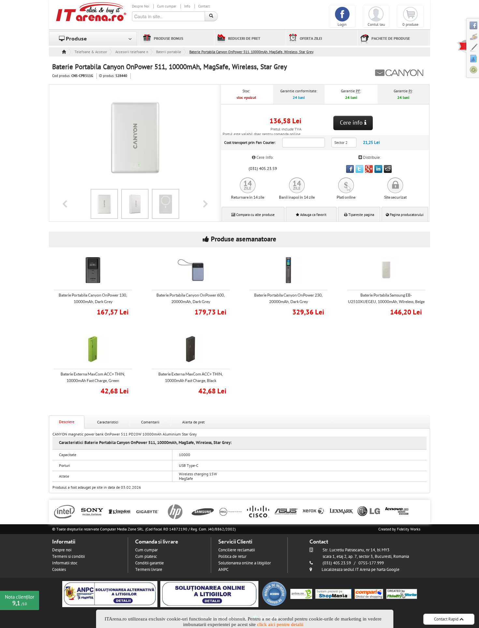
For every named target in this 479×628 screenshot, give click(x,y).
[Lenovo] (397, 511)
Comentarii (150, 422)
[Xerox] (313, 511)
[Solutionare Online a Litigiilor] (209, 593)
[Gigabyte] (147, 511)
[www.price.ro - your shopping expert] (301, 593)
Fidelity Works (408, 529)
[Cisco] (258, 511)
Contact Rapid (446, 619)
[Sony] (92, 511)
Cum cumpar (166, 6)
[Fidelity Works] (401, 593)
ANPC (223, 569)
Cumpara (97, 311)
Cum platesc (146, 556)
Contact (204, 6)
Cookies (59, 569)
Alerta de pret (193, 422)
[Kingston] (120, 511)
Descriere (66, 422)
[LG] (369, 511)
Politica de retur (232, 556)
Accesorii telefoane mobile (131, 52)
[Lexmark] (341, 511)
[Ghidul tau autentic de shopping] (369, 593)
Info (187, 6)
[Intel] (64, 511)
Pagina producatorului (406, 215)
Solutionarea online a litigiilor (244, 563)
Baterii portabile (168, 52)
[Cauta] (211, 16)
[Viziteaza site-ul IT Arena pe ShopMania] (333, 593)
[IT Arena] (91, 11)
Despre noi (61, 550)
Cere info (352, 122)
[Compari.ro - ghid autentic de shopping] (274, 593)
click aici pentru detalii (280, 624)
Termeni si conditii (68, 556)
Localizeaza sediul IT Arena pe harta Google (360, 569)
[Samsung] (203, 511)
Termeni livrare (148, 569)
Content (461, 46)
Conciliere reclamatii (236, 550)
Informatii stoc (65, 563)
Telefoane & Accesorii (91, 52)
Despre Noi (140, 6)
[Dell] (230, 511)
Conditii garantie (149, 563)
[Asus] (286, 511)
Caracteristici (107, 422)
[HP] (175, 511)
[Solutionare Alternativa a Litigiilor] (109, 593)
